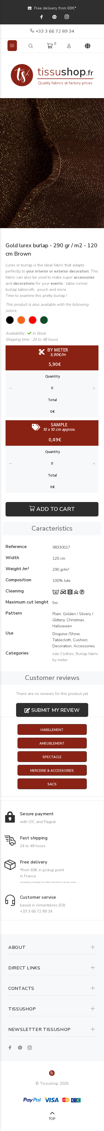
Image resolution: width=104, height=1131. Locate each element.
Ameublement (52, 743)
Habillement (52, 730)
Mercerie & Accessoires (52, 770)
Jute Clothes (63, 653)
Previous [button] (5, 163)
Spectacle (52, 757)
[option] (52, 163)
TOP (52, 1119)
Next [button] (98, 163)
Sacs (52, 784)
